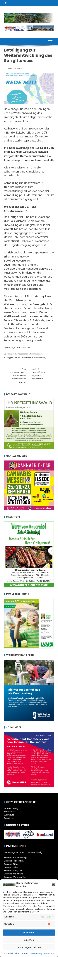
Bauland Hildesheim (14, 860)
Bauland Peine (11, 867)
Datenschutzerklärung (31, 953)
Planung (16, 358)
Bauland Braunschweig (15, 857)
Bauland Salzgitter (13, 870)
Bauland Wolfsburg (13, 873)
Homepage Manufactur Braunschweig (23, 852)
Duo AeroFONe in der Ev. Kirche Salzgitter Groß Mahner (18, 375)
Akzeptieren (29, 932)
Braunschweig (11, 808)
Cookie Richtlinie (12, 953)
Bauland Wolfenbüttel (15, 877)
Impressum (48, 953)
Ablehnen (29, 940)
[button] (54, 884)
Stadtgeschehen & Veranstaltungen (29, 354)
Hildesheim (9, 811)
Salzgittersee (26, 358)
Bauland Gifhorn (12, 864)
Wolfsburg (9, 814)
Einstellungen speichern (29, 947)
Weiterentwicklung (39, 358)
